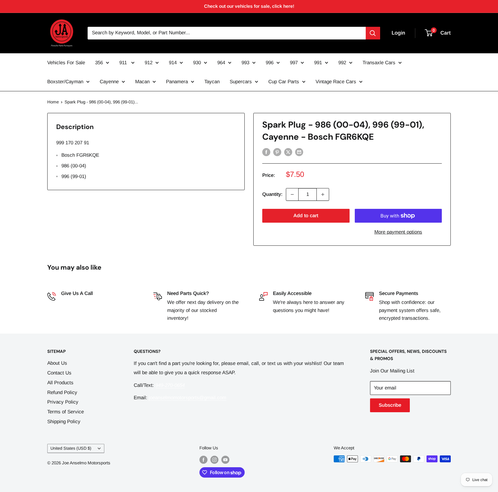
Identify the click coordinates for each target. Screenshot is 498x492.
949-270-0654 (75, 302)
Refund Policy (62, 392)
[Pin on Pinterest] (277, 151)
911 (123, 62)
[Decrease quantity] (292, 194)
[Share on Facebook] (266, 151)
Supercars (241, 81)
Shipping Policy (63, 421)
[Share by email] (299, 151)
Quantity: (272, 194)
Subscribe (390, 405)
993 (245, 62)
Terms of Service (65, 412)
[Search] (373, 33)
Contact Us (59, 373)
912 (148, 62)
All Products (60, 382)
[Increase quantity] (323, 194)
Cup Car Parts (283, 81)
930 (197, 62)
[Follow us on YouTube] (225, 459)
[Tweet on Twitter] (288, 151)
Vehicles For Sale (66, 62)
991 (318, 62)
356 (99, 62)
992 (342, 62)
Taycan (212, 81)
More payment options (398, 232)
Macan (142, 81)
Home (53, 101)
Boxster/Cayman (65, 81)
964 (221, 62)
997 (294, 62)
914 (173, 62)
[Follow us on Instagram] (214, 459)
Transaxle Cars (379, 62)
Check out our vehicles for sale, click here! (249, 6)
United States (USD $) (70, 448)
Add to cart (305, 215)
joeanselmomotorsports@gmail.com (187, 397)
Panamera (177, 81)
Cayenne (109, 81)
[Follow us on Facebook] (203, 459)
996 (269, 62)
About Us (57, 363)
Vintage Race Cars (336, 81)
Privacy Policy (62, 402)
